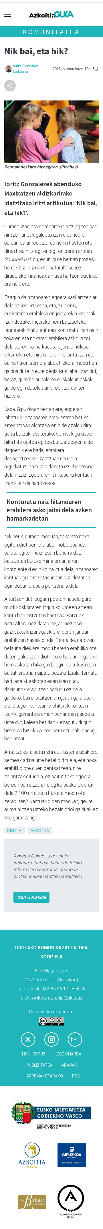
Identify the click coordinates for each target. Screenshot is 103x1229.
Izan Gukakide (31, 897)
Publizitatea (39, 1065)
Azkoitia (40, 830)
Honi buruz (33, 1054)
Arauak (69, 1065)
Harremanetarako (43, 1076)
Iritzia (14, 830)
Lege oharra (68, 1054)
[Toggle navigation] (8, 14)
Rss (76, 1076)
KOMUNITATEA (51, 31)
